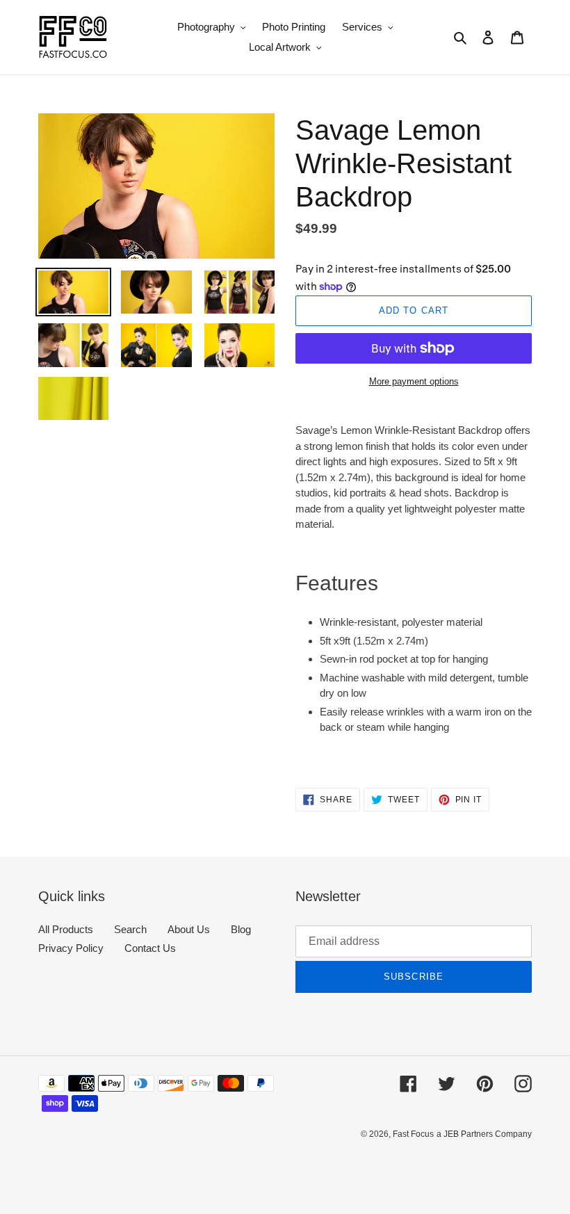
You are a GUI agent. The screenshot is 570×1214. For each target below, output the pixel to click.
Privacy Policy (71, 948)
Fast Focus (413, 1134)
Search (130, 929)
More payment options (414, 381)
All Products (65, 929)
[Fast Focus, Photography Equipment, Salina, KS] (90, 1166)
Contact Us (150, 948)
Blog (241, 929)
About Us (189, 929)
